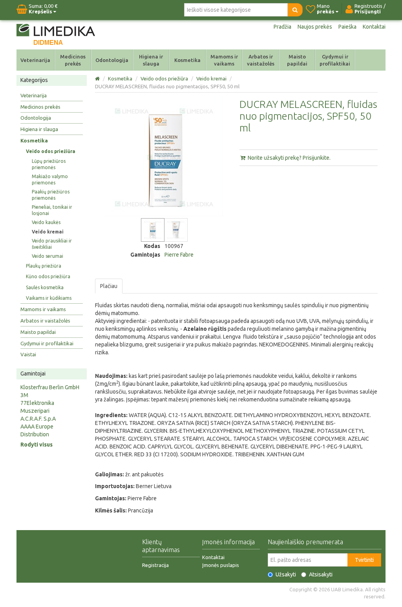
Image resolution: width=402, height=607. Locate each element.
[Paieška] (295, 9)
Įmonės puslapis (220, 565)
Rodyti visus (36, 444)
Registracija (155, 565)
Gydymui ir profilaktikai (335, 60)
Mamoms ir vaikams (224, 60)
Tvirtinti (364, 560)
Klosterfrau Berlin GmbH (49, 387)
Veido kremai (48, 231)
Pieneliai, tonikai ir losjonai (52, 210)
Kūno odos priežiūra (48, 276)
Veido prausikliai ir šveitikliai (52, 244)
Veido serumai (47, 256)
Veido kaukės (46, 222)
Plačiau (108, 286)
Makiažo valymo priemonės (50, 179)
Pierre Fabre (179, 255)
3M (24, 395)
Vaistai (28, 354)
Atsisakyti (321, 574)
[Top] (98, 78)
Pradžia (282, 27)
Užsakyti (286, 574)
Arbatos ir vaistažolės (260, 60)
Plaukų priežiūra (43, 265)
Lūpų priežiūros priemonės (49, 164)
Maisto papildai (297, 60)
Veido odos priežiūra (50, 151)
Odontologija (111, 60)
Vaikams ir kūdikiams (48, 298)
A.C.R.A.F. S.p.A (38, 419)
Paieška (347, 27)
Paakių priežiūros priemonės (50, 195)
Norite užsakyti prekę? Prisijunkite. (289, 158)
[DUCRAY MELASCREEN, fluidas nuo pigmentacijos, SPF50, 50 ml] (152, 230)
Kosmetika (187, 60)
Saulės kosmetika (45, 287)
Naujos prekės (315, 27)
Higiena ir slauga (151, 60)
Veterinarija (35, 60)
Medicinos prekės (73, 60)
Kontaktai (374, 27)
